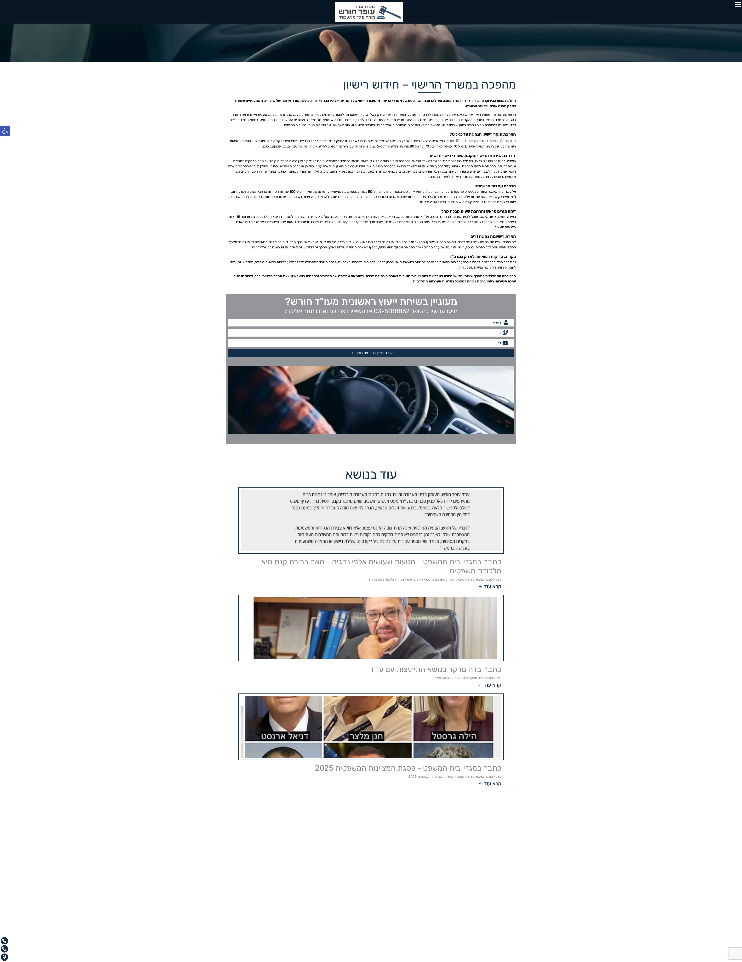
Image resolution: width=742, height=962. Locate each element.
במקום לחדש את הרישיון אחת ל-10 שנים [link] (487, 140)
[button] (5, 131)
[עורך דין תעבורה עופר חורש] (371, 12)
